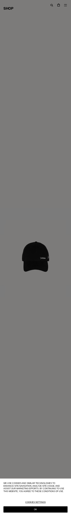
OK (35, 509)
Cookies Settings (35, 502)
